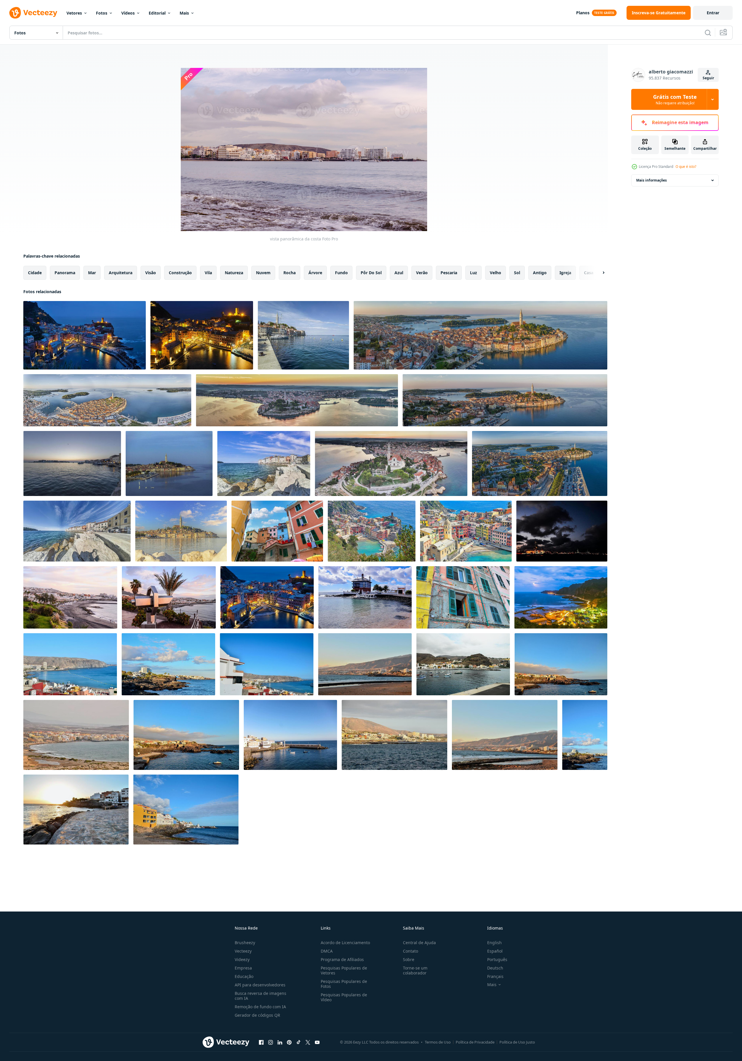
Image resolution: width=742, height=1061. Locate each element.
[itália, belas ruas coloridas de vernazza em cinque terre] (277, 531)
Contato (410, 951)
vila (208, 272)
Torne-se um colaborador (415, 970)
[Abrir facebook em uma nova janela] (261, 1042)
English (494, 942)
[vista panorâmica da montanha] (504, 735)
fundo (341, 272)
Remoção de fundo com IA (260, 1006)
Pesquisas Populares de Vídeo (344, 997)
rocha (289, 272)
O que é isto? (686, 166)
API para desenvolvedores (260, 985)
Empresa (243, 968)
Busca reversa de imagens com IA (260, 995)
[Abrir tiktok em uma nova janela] (298, 1042)
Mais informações (651, 180)
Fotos (101, 13)
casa (588, 272)
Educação (244, 976)
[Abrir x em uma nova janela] (308, 1042)
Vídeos (128, 13)
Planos (583, 12)
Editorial (157, 13)
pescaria (449, 272)
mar (92, 272)
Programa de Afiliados (342, 959)
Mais (184, 13)
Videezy (242, 959)
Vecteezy (243, 951)
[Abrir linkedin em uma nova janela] (280, 1042)
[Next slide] (598, 273)
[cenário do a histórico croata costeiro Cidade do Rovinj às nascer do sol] (181, 531)
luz (473, 272)
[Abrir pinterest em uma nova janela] (289, 1042)
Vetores (74, 13)
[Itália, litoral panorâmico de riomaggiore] (371, 531)
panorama (65, 272)
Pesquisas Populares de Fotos (344, 984)
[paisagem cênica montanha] (365, 664)
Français (495, 976)
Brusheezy (245, 942)
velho (495, 272)
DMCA (327, 951)
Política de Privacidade (475, 1042)
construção (180, 272)
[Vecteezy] (33, 13)
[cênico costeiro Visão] (70, 664)
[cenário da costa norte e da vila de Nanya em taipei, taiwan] (560, 597)
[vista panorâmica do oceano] (561, 664)
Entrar (713, 12)
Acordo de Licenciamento (345, 942)
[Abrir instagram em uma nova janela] (270, 1042)
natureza (234, 272)
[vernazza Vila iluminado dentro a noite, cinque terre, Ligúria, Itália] (84, 335)
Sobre (408, 959)
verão (422, 272)
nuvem (263, 272)
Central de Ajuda (419, 942)
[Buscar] (707, 32)
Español (495, 951)
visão (150, 272)
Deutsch (495, 968)
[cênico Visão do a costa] (168, 664)
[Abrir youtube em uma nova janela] (317, 1042)
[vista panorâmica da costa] (561, 531)
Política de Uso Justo (517, 1042)
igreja (565, 272)
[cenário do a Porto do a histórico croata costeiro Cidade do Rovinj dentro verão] (303, 335)
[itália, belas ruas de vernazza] (463, 597)
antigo (540, 272)
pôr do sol (371, 272)
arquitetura (120, 272)
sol (517, 272)
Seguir (708, 77)
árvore (315, 272)
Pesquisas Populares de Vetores (344, 970)
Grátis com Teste (675, 99)
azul (398, 272)
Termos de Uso (438, 1042)
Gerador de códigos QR (257, 1015)
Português (497, 959)
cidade (35, 272)
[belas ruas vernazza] (466, 531)
